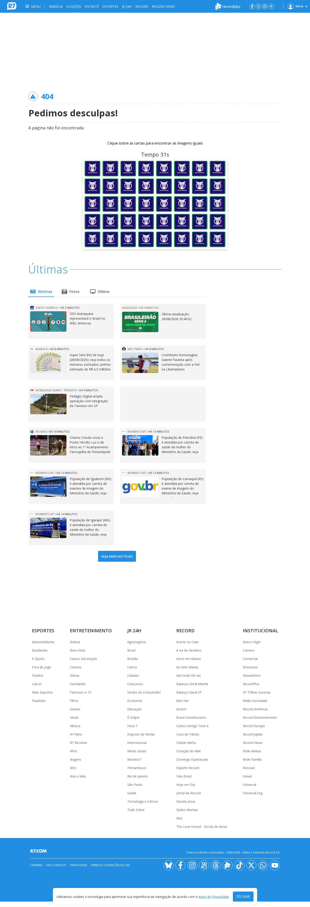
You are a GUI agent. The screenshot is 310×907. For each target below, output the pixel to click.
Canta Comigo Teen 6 (192, 726)
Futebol (37, 675)
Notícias (45, 291)
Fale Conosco (56, 865)
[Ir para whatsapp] (263, 865)
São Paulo (134, 784)
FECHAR (243, 896)
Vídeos (104, 291)
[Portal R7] (11, 5)
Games (75, 709)
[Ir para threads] (216, 865)
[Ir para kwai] (204, 865)
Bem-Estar (78, 650)
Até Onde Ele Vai (188, 675)
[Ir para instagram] (265, 6)
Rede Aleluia (252, 751)
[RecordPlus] (227, 5)
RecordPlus (251, 684)
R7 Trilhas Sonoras (257, 692)
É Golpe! (133, 717)
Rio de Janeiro (137, 776)
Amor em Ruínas (188, 659)
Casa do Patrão (187, 734)
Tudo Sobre (136, 810)
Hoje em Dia (185, 784)
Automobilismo (43, 642)
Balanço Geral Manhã (192, 684)
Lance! (37, 684)
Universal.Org (252, 793)
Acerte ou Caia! (187, 642)
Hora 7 (132, 726)
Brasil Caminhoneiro (191, 717)
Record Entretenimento (260, 717)
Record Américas (255, 709)
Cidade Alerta (186, 742)
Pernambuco (136, 768)
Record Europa (254, 726)
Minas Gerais (136, 751)
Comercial (250, 659)
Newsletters (252, 675)
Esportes (110, 6)
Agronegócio (136, 642)
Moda (74, 717)
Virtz (73, 768)
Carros (132, 667)
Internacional (136, 742)
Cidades (133, 675)
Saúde (131, 793)
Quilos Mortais (187, 810)
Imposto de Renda (141, 734)
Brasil (131, 650)
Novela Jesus (185, 801)
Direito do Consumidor (144, 692)
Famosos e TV (80, 692)
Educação (134, 709)
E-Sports (38, 659)
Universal (249, 784)
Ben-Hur (182, 701)
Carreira (248, 650)
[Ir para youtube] (275, 865)
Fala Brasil (184, 776)
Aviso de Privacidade (214, 897)
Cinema (75, 667)
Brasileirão (40, 650)
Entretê (92, 6)
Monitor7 (134, 759)
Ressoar (249, 768)
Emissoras (250, 667)
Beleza (75, 642)
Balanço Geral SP (189, 692)
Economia (134, 701)
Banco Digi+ (252, 642)
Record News (163, 6)
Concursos (135, 684)
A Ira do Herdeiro (189, 650)
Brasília (56, 6)
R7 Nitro (76, 734)
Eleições (73, 6)
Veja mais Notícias (117, 556)
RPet (73, 751)
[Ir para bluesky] (169, 865)
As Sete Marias (187, 667)
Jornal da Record (188, 793)
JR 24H (127, 6)
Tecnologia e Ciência (142, 801)
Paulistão (39, 701)
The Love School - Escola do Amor (201, 826)
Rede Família (252, 759)
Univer (247, 776)
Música (75, 726)
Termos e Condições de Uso (110, 865)
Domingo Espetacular (192, 759)
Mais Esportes (42, 692)
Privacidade (78, 865)
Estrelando (78, 684)
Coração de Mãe (188, 751)
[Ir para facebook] (252, 6)
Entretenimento (91, 631)
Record (141, 6)
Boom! (181, 709)
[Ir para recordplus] (228, 865)
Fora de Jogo (41, 667)
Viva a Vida (78, 776)
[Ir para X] (258, 6)
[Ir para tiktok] (239, 865)
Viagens (75, 759)
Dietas (74, 675)
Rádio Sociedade (255, 701)
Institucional (260, 631)
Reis (179, 818)
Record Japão (253, 734)
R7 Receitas (78, 742)
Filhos (74, 701)
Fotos (74, 291)
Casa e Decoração (83, 659)
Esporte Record (187, 768)
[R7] (39, 851)
